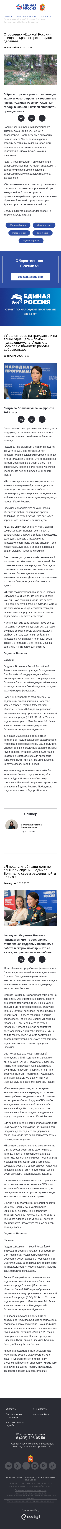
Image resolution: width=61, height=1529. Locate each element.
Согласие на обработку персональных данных (30, 1501)
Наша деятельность (26, 16)
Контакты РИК (41, 1414)
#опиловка (42, 233)
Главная (8, 16)
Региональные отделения (14, 1416)
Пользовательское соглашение (30, 1490)
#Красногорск (44, 225)
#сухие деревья (31, 240)
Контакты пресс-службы (15, 1424)
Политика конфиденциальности (30, 1493)
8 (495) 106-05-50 (30, 1438)
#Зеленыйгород (18, 225)
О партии (11, 1409)
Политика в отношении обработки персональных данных (31, 1496)
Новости (44, 16)
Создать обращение (30, 276)
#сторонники (19, 233)
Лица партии (40, 1409)
